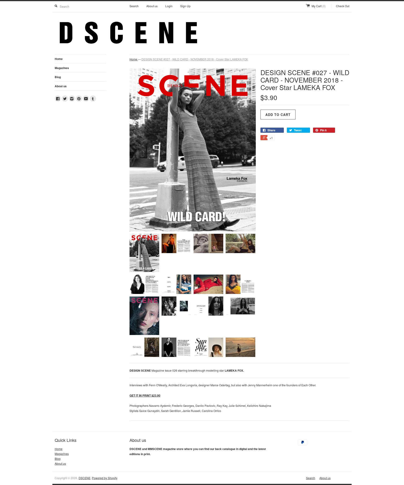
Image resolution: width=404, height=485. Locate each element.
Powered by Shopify (104, 478)
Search (134, 6)
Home (59, 59)
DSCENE (84, 478)
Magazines (62, 68)
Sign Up (185, 6)
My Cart (319, 6)
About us (152, 6)
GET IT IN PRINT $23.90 (145, 395)
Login (169, 6)
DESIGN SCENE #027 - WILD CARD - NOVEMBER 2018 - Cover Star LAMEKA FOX (194, 59)
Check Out (342, 6)
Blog (58, 77)
